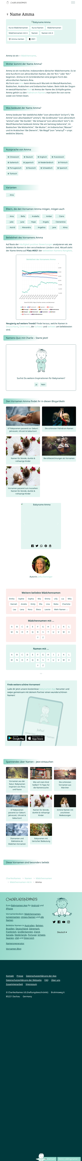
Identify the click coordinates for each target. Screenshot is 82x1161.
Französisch (58, 157)
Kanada (10, 934)
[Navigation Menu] (73, 2)
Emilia (11, 598)
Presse (20, 975)
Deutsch (29, 157)
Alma (65, 227)
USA (17, 938)
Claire (61, 216)
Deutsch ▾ (62, 932)
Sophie (21, 598)
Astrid (12, 227)
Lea (14, 609)
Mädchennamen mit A (18, 33)
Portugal (32, 934)
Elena (38, 609)
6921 (33, 39)
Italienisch (13, 162)
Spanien (10, 938)
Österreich (25, 326)
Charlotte (66, 604)
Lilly (56, 598)
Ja (36, 384)
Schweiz (39, 326)
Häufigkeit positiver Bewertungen (36, 244)
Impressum (31, 984)
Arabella (35, 216)
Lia (62, 598)
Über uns (55, 980)
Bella (23, 216)
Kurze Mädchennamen (18, 27)
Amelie (24, 604)
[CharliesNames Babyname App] (17, 3)
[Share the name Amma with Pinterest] (45, 546)
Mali (29, 89)
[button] (24, 523)
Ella (40, 604)
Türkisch (13, 173)
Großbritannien (25, 931)
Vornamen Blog (13, 948)
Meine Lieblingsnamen (68, 1159)
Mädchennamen (54, 27)
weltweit (52, 326)
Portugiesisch (15, 168)
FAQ (46, 980)
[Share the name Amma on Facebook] (32, 546)
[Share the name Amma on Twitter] (37, 546)
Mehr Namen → (61, 609)
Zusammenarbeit (14, 984)
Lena (22, 609)
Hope (33, 222)
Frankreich (11, 931)
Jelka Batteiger (45, 576)
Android (35, 905)
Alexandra (26, 227)
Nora (30, 609)
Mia (39, 598)
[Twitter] (54, 922)
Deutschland (12, 326)
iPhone (9, 908)
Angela (46, 222)
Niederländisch (46, 162)
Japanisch (29, 162)
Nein (43, 384)
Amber (49, 216)
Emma (47, 598)
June (22, 222)
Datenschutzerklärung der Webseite (24, 980)
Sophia (31, 598)
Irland (37, 931)
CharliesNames (13, 878)
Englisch (43, 157)
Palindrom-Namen (36, 92)
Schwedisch (47, 168)
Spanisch (63, 168)
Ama (21, 83)
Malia (56, 604)
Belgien (39, 925)
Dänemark (34, 928)
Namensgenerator (15, 943)
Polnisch (64, 162)
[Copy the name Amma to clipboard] (50, 546)
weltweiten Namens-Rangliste (57, 250)
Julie (11, 222)
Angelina (41, 227)
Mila (70, 598)
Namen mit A (47, 33)
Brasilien (10, 928)
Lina (48, 604)
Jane (54, 227)
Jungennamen (13, 917)
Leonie (47, 609)
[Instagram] (68, 922)
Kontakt (10, 975)
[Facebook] (59, 922)
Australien (30, 925)
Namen (35, 33)
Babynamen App (47, 689)
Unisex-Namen (28, 917)
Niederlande (21, 934)
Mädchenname (28, 55)
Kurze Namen (37, 27)
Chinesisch (14, 157)
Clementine (61, 222)
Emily (33, 604)
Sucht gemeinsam (47, 1159)
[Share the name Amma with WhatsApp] (41, 546)
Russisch (32, 168)
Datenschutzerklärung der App (41, 975)
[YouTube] (64, 922)
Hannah (13, 604)
